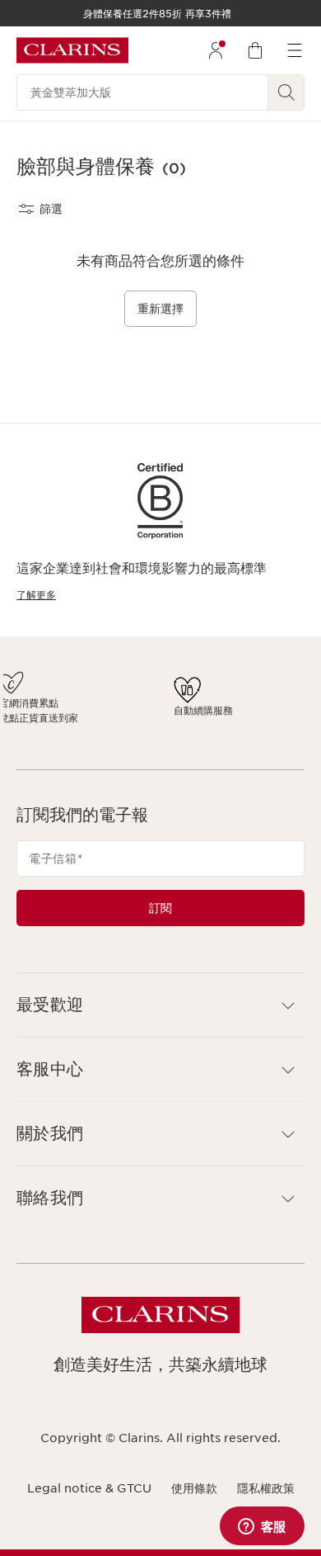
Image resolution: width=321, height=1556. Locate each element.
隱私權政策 (266, 1502)
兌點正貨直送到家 (121, 725)
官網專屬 (228, 703)
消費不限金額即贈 (51, 721)
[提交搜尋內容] (286, 92)
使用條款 (194, 1502)
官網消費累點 (116, 703)
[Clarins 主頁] (72, 50)
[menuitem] (216, 50)
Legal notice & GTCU (89, 1502)
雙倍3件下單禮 (49, 699)
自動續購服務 (181, 717)
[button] (160, 1020)
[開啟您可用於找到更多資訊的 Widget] (262, 1527)
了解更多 (36, 595)
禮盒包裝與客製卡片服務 (252, 725)
